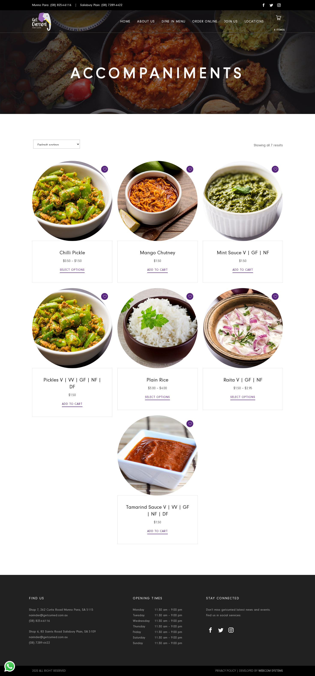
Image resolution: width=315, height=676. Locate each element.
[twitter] (271, 5)
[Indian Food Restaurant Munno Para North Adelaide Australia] (42, 21)
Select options (72, 270)
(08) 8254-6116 (60, 5)
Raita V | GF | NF (243, 380)
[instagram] (279, 5)
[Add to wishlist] (104, 169)
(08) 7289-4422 (111, 5)
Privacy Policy (225, 671)
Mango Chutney (157, 253)
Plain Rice (157, 380)
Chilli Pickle (72, 253)
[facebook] (263, 5)
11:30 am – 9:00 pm (168, 610)
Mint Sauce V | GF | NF (243, 253)
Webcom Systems (270, 671)
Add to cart (157, 270)
